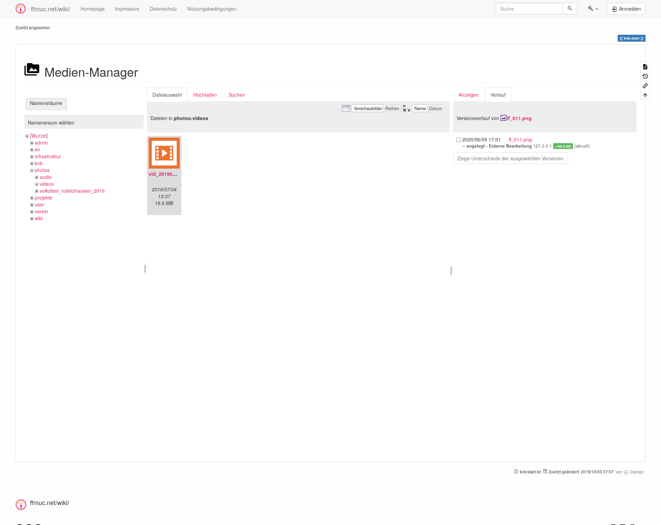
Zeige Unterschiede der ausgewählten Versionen (511, 158)
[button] (593, 8)
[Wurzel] (39, 135)
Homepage (93, 8)
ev (37, 149)
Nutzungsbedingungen (212, 8)
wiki (39, 218)
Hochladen (205, 94)
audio (46, 176)
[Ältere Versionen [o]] (645, 75)
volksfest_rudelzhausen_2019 (72, 190)
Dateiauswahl (167, 94)
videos (47, 183)
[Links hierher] (645, 85)
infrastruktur (48, 156)
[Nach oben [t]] (645, 94)
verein (41, 211)
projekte (43, 197)
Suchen (237, 94)
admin (41, 142)
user (39, 204)
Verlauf (498, 94)
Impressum (127, 8)
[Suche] (570, 8)
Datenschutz (163, 8)
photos (42, 170)
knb (39, 163)
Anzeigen (469, 94)
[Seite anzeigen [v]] (645, 66)
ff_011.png (519, 118)
